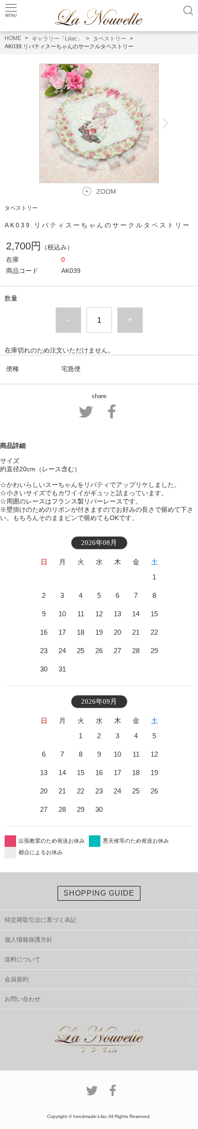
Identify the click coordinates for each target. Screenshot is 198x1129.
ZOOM (106, 191)
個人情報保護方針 (28, 939)
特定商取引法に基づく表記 (40, 919)
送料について (23, 959)
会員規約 (17, 979)
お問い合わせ (23, 999)
